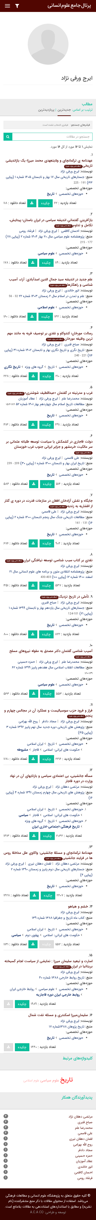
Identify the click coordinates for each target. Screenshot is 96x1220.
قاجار (36, 749)
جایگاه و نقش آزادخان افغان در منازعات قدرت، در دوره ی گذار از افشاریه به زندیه (48, 503)
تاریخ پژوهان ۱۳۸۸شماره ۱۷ (66, 1026)
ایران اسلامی (35, 743)
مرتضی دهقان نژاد (67, 786)
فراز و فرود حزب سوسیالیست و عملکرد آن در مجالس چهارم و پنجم (48, 713)
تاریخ (51, 366)
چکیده (45, 203)
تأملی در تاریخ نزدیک (65, 596)
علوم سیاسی (47, 989)
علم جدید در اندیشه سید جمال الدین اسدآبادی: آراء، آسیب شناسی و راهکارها (51, 282)
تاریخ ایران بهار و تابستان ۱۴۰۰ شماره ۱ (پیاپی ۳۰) (52, 463)
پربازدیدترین (46, 109)
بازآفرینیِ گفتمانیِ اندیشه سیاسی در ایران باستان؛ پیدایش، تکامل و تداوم (51, 222)
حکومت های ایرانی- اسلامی (61, 749)
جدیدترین (64, 109)
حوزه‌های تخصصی (71, 193)
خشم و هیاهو (78, 906)
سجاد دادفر (49, 721)
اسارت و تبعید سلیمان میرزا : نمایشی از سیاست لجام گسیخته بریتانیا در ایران (48, 963)
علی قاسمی (72, 457)
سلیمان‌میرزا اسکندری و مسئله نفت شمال (58, 1015)
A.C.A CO (37, 1212)
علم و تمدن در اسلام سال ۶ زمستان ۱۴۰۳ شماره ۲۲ (51, 296)
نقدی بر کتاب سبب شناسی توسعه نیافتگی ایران (50, 560)
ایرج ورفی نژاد (69, 171)
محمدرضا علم (70, 398)
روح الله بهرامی (28, 721)
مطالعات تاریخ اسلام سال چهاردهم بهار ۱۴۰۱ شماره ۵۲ (50, 404)
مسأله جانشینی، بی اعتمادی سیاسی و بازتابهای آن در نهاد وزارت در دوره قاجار (51, 778)
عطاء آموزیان (26, 398)
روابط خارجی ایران (22, 989)
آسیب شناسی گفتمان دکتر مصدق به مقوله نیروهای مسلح (51, 653)
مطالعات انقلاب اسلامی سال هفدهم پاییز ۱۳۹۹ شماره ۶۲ (48, 667)
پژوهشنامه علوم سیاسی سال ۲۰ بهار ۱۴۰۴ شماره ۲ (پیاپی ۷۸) (45, 236)
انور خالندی (72, 290)
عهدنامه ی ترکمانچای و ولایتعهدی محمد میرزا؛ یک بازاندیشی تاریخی (49, 163)
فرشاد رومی (26, 230)
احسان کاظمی (70, 230)
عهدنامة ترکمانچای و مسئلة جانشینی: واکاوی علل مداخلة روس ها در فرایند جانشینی (48, 855)
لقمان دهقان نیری (39, 863)
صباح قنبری (71, 344)
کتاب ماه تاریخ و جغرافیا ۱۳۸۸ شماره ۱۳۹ (58, 917)
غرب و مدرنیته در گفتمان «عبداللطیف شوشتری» (50, 393)
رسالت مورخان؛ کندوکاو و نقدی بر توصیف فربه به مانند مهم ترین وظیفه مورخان (50, 336)
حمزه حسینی (26, 661)
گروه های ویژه (34, 366)
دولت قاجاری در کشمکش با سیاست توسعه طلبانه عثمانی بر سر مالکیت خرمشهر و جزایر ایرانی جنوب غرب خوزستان (49, 446)
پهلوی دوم (32, 935)
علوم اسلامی (31, 1080)
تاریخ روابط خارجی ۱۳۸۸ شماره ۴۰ (61, 977)
